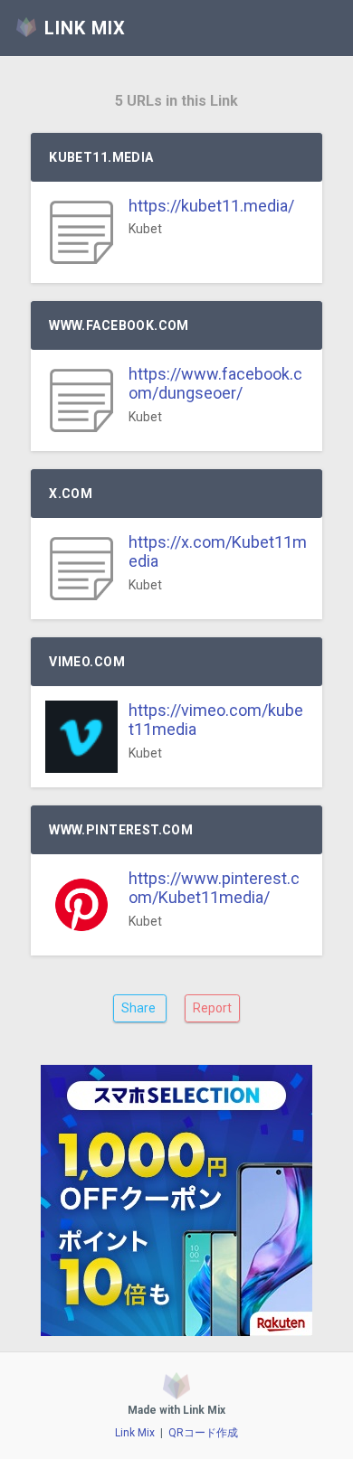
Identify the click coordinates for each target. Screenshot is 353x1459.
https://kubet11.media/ (211, 205)
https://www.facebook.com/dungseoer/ (215, 383)
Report (212, 1008)
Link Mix (135, 1432)
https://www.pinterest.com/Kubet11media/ (214, 888)
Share (139, 1008)
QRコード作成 (203, 1432)
